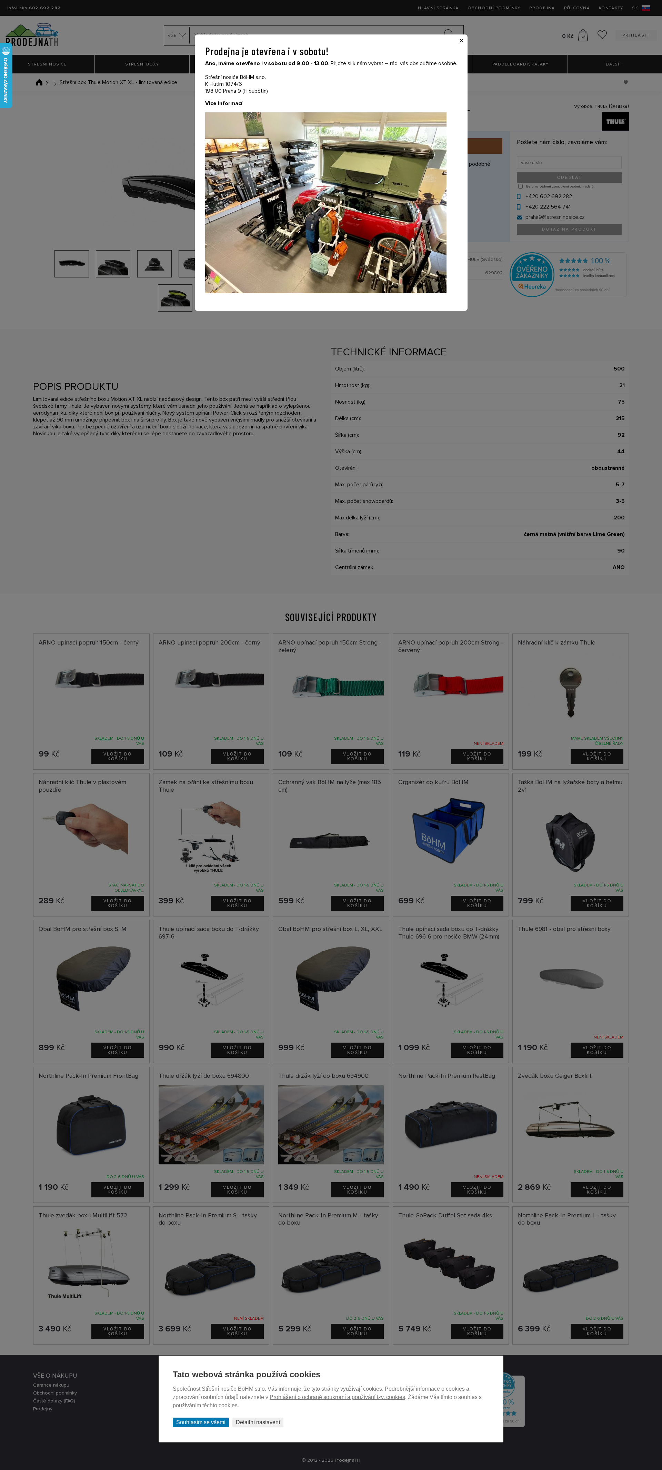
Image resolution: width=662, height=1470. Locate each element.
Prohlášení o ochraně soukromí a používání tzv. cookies (337, 1397)
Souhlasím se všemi (200, 1422)
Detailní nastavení (258, 1422)
